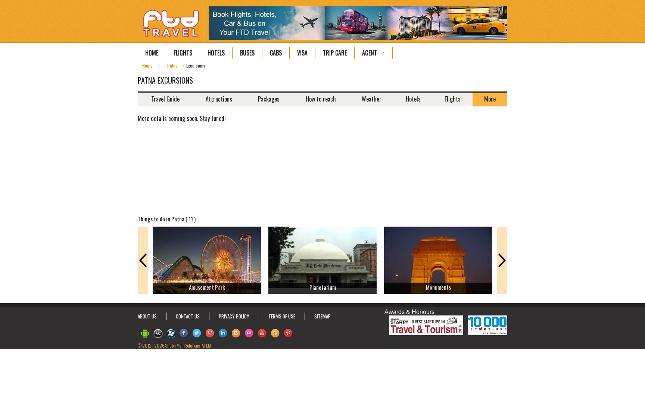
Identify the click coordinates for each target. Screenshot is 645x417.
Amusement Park (207, 287)
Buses (247, 52)
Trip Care (335, 52)
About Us (147, 316)
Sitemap (322, 316)
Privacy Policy (234, 316)
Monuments (438, 287)
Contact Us (188, 316)
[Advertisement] (468, 160)
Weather (371, 98)
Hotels (216, 52)
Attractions (219, 98)
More (490, 98)
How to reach (321, 98)
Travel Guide (165, 98)
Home (151, 52)
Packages (269, 98)
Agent (369, 52)
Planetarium (322, 287)
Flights (183, 52)
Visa (302, 52)
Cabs (276, 52)
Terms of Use (281, 316)
